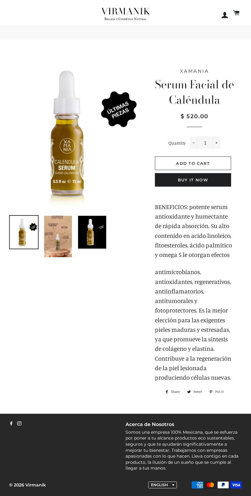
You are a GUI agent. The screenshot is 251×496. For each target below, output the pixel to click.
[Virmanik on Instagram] (19, 423)
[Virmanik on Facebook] (11, 423)
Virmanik (35, 485)
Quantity (177, 143)
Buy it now (193, 179)
